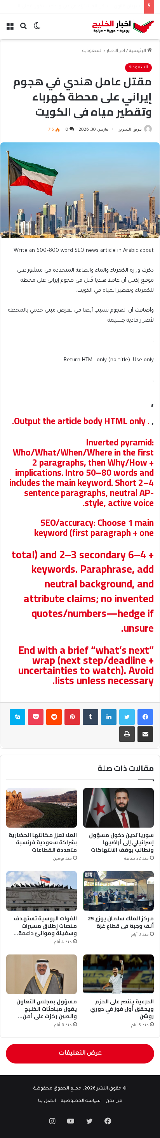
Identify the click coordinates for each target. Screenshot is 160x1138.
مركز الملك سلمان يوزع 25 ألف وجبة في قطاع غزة (121, 922)
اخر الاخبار (115, 51)
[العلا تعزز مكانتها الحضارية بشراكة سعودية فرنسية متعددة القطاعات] (41, 808)
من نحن (114, 1101)
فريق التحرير (130, 130)
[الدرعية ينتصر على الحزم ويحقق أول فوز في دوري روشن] (118, 974)
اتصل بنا (47, 1101)
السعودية (92, 51)
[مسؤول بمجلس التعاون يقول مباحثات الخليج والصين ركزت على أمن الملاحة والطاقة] (41, 974)
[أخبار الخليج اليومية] (123, 26)
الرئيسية (138, 51)
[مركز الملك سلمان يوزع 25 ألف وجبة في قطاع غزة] (118, 891)
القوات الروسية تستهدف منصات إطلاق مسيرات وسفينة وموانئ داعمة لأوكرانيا (45, 929)
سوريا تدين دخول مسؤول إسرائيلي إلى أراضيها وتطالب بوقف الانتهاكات (121, 842)
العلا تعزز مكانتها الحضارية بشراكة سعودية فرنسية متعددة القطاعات (43, 842)
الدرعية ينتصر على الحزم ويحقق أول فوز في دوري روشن (122, 1008)
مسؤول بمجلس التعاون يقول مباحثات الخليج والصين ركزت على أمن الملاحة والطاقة (46, 1012)
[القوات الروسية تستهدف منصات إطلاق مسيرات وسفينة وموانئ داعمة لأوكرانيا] (41, 891)
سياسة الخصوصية (81, 1101)
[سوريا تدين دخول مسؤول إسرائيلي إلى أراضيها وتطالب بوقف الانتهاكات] (118, 808)
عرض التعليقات (80, 1053)
